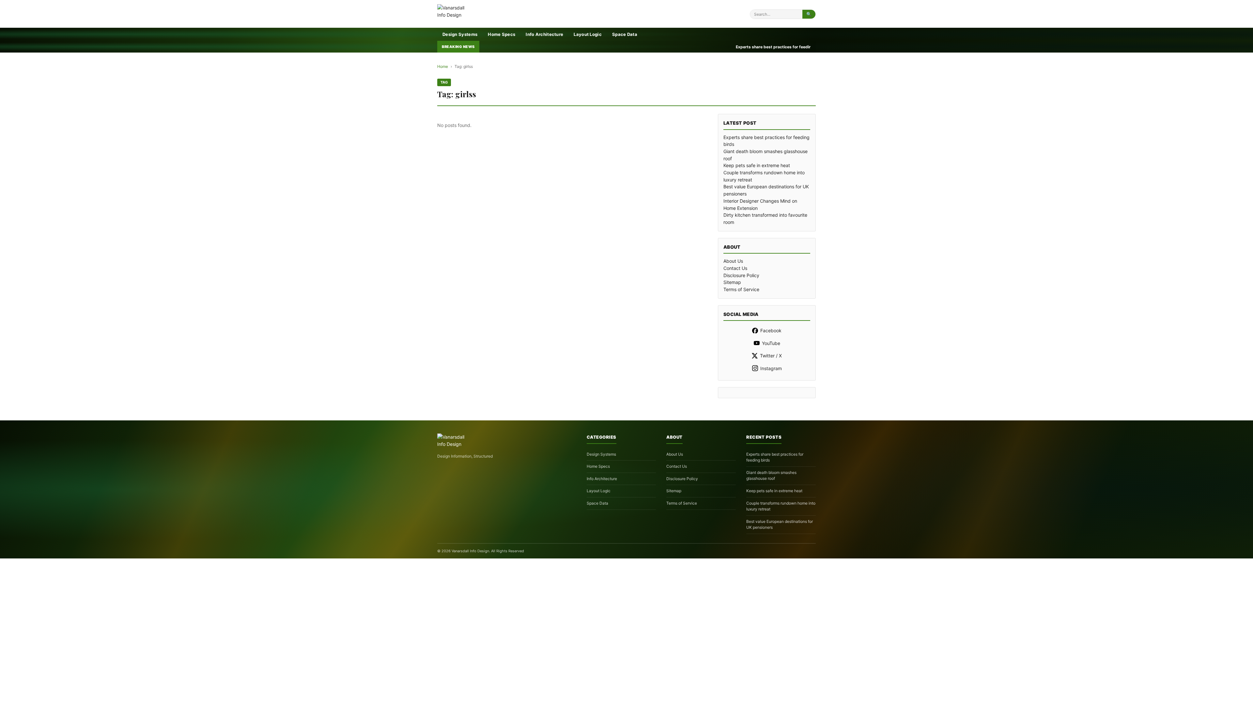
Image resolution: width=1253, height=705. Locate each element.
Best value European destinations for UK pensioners (779, 524)
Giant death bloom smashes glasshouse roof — (764, 46)
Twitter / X (771, 355)
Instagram (771, 368)
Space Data (624, 34)
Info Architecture (544, 34)
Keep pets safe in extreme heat (756, 165)
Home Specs (501, 34)
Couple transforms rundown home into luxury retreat (780, 506)
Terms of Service (741, 289)
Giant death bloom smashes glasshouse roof (771, 475)
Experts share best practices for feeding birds (774, 457)
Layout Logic (588, 34)
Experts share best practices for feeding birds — (655, 46)
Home (442, 66)
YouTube (771, 343)
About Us (733, 261)
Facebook (770, 330)
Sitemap (732, 282)
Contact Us (735, 268)
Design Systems (459, 34)
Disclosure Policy (741, 275)
